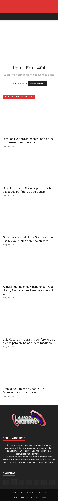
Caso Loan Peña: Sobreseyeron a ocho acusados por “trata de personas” (28, 190)
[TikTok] (29, 482)
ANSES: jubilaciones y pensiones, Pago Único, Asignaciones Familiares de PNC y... (29, 290)
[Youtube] (52, 482)
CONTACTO (41, 492)
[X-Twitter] (36, 482)
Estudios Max (41, 497)
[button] (4, 16)
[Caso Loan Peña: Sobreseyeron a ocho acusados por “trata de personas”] (29, 168)
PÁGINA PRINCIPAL (37, 84)
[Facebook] (6, 482)
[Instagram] (14, 482)
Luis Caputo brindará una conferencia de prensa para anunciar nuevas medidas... (29, 341)
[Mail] (21, 482)
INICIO (14, 492)
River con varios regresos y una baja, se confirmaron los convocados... (28, 140)
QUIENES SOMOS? (27, 492)
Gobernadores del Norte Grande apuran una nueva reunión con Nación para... (28, 239)
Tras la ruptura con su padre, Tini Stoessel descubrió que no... (24, 390)
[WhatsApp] (44, 482)
